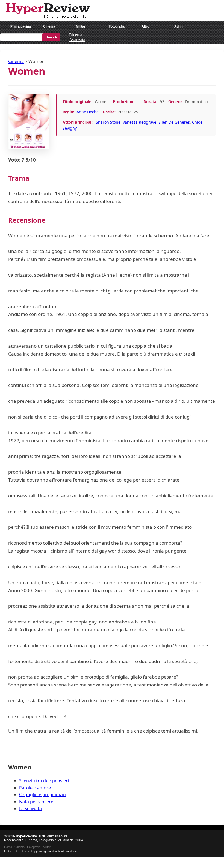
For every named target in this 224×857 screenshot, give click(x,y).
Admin (179, 26)
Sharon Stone (108, 122)
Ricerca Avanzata (77, 37)
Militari (81, 26)
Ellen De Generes (174, 122)
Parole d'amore (35, 788)
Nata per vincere (36, 802)
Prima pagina (20, 26)
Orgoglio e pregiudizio (42, 795)
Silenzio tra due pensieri (44, 781)
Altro (145, 26)
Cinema (49, 26)
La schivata (30, 808)
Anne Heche (87, 111)
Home (8, 847)
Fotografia (117, 26)
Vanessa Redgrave (139, 122)
